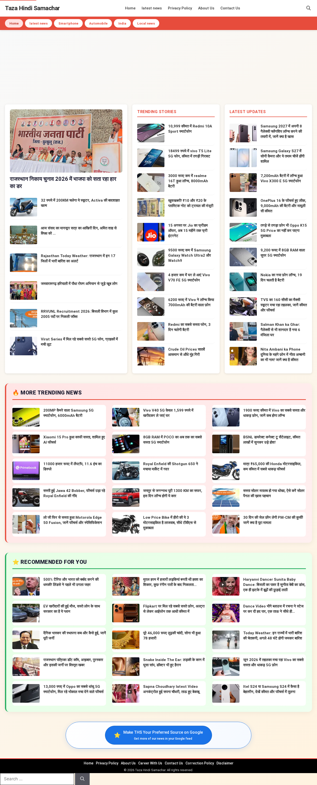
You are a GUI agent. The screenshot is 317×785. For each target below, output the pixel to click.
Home (130, 8)
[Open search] (308, 8)
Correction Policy (199, 763)
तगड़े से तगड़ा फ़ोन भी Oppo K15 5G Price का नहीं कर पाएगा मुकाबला (284, 230)
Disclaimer (225, 763)
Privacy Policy (180, 8)
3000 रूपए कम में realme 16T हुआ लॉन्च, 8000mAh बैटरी (188, 181)
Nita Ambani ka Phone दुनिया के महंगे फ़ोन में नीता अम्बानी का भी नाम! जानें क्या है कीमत (283, 354)
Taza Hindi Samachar (32, 8)
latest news (152, 8)
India (122, 23)
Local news (146, 23)
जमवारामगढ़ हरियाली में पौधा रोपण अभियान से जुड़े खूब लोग (79, 283)
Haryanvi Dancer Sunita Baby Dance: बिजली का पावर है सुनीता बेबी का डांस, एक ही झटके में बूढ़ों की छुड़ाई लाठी (274, 584)
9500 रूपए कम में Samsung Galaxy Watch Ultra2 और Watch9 (189, 255)
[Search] (82, 779)
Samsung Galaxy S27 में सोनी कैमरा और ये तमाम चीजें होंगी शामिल (282, 156)
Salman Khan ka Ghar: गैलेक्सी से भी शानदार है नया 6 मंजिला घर (280, 329)
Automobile (98, 23)
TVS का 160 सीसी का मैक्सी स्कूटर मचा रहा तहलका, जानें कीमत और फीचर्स (284, 305)
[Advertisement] (158, 67)
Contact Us (230, 8)
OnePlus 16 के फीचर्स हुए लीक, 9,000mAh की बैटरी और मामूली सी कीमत (283, 205)
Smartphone (68, 23)
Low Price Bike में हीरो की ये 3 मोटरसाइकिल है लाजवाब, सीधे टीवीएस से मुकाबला (169, 522)
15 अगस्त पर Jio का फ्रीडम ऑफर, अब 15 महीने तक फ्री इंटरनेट (188, 230)
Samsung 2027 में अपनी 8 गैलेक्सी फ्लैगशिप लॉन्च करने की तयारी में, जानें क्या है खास (281, 131)
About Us (206, 8)
